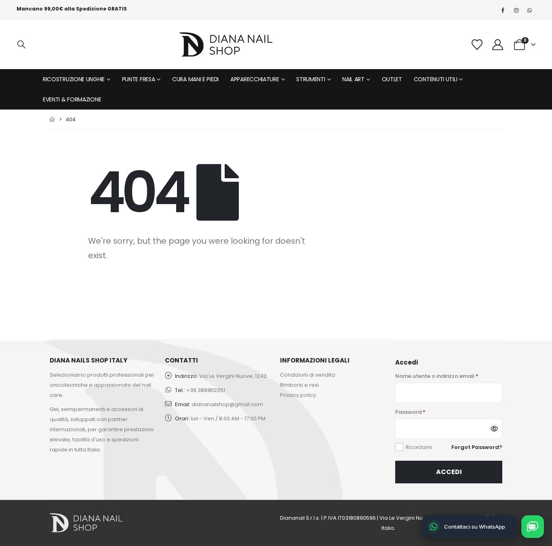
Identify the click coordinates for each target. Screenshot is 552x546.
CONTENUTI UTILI (435, 79)
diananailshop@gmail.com (227, 404)
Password (410, 412)
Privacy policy (298, 395)
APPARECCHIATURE (254, 79)
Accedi (449, 471)
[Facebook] (502, 10)
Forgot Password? (476, 447)
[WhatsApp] (529, 10)
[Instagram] (516, 10)
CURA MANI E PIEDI (195, 79)
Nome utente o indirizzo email (436, 376)
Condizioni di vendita (307, 375)
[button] (21, 45)
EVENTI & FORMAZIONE (72, 99)
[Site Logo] (225, 44)
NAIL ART (353, 79)
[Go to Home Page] (52, 119)
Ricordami (419, 447)
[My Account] (497, 44)
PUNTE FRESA (138, 79)
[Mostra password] (494, 429)
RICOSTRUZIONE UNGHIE (74, 79)
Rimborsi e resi (299, 385)
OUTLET (392, 79)
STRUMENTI (310, 79)
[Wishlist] (476, 44)
